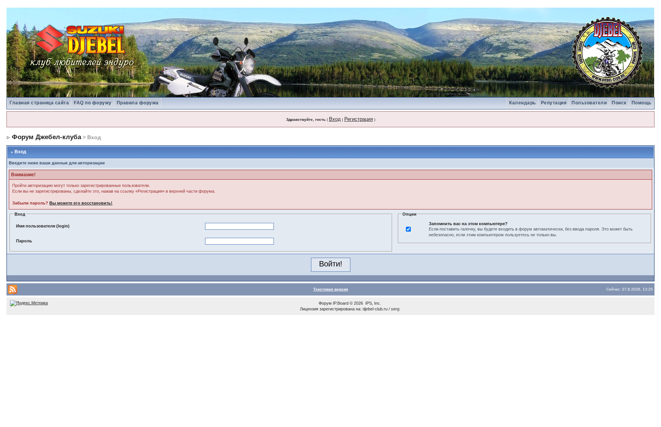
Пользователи (589, 103)
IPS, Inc (372, 303)
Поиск (619, 103)
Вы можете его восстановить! (80, 203)
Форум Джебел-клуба (46, 137)
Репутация (554, 103)
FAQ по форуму (93, 103)
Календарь (522, 103)
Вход (335, 119)
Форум (325, 303)
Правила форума (138, 103)
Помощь (641, 103)
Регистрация (358, 119)
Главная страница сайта (39, 103)
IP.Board (340, 303)
